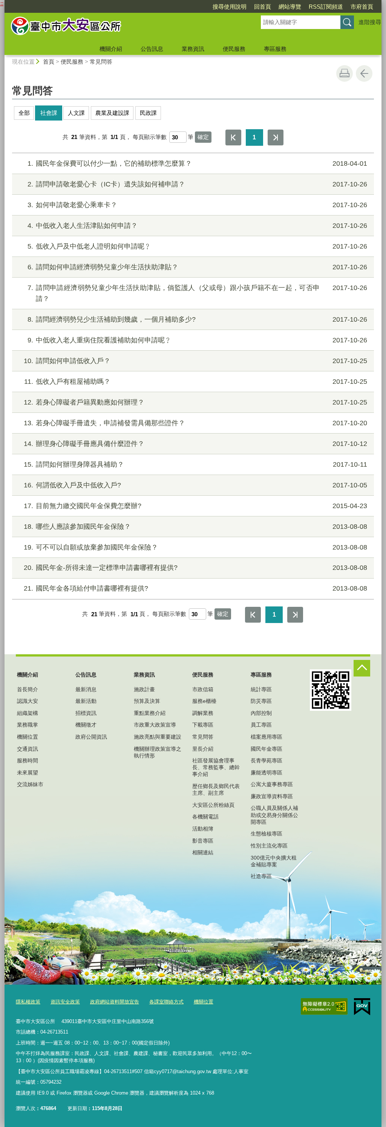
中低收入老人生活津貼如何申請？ (197, 225)
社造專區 (261, 876)
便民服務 (234, 49)
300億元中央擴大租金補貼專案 (274, 861)
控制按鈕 (362, 668)
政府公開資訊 (91, 737)
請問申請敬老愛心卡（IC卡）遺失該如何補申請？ (197, 184)
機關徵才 (85, 725)
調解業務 (202, 713)
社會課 (48, 113)
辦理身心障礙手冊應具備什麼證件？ (195, 443)
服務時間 (27, 760)
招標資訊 (85, 713)
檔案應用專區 (266, 737)
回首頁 (262, 6)
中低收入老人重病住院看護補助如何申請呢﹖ (197, 340)
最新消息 (85, 689)
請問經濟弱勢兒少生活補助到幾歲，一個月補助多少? (197, 319)
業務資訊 (193, 49)
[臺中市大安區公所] (124, 27)
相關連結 (202, 852)
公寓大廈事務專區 (272, 784)
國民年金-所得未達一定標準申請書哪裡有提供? (195, 567)
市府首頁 (362, 6)
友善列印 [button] (344, 73)
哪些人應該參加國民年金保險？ (195, 526)
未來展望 (27, 773)
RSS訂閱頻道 (326, 6)
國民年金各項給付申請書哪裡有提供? (195, 588)
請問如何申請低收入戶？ (195, 361)
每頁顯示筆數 (150, 137)
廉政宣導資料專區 (272, 796)
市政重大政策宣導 (155, 725)
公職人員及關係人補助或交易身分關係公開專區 (274, 815)
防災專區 (261, 701)
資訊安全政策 (65, 1002)
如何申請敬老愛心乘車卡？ (197, 205)
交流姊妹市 (30, 784)
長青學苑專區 (266, 760)
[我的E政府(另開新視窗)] (362, 1007)
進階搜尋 (369, 22)
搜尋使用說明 (230, 6)
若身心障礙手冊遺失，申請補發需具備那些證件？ (195, 423)
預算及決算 (147, 701)
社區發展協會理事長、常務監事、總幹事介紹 (216, 767)
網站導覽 (290, 6)
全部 (24, 113)
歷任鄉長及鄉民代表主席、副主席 (216, 789)
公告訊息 (152, 49)
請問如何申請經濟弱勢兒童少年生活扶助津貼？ (197, 267)
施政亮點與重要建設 (157, 737)
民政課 (148, 113)
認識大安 (27, 701)
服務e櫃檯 (204, 701)
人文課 (76, 113)
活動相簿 (202, 829)
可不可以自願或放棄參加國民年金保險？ (195, 547)
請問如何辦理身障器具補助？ (195, 464)
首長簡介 (27, 689)
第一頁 (233, 137)
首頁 (48, 61)
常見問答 (101, 61)
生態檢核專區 (266, 834)
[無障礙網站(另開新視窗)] (324, 1006)
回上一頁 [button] (364, 73)
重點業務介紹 (149, 713)
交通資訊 (27, 749)
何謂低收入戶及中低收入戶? (195, 485)
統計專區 (261, 689)
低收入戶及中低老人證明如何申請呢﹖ (197, 246)
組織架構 (27, 713)
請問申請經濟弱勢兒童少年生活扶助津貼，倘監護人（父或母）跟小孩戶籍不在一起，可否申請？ (197, 293)
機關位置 (27, 737)
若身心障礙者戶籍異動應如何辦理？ (195, 402)
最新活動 (85, 701)
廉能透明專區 (266, 773)
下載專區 (202, 725)
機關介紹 (111, 49)
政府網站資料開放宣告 (114, 1002)
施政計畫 (144, 689)
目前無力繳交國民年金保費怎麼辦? (195, 506)
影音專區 (202, 841)
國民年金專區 (266, 749)
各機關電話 (205, 817)
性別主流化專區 (269, 846)
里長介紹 (202, 749)
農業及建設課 (112, 113)
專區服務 (275, 49)
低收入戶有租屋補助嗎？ (195, 381)
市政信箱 (202, 689)
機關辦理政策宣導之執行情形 (157, 752)
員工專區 (261, 725)
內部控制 (261, 713)
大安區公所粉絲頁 (213, 805)
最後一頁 (275, 137)
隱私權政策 (28, 1002)
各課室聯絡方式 (166, 1002)
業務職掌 (27, 725)
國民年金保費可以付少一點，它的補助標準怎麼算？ (197, 163)
